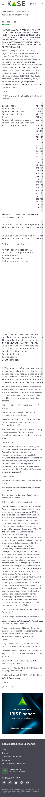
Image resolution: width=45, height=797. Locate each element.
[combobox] (33, 3)
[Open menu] (3, 3)
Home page (7, 11)
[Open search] (42, 3)
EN (34, 4)
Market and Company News (15, 15)
